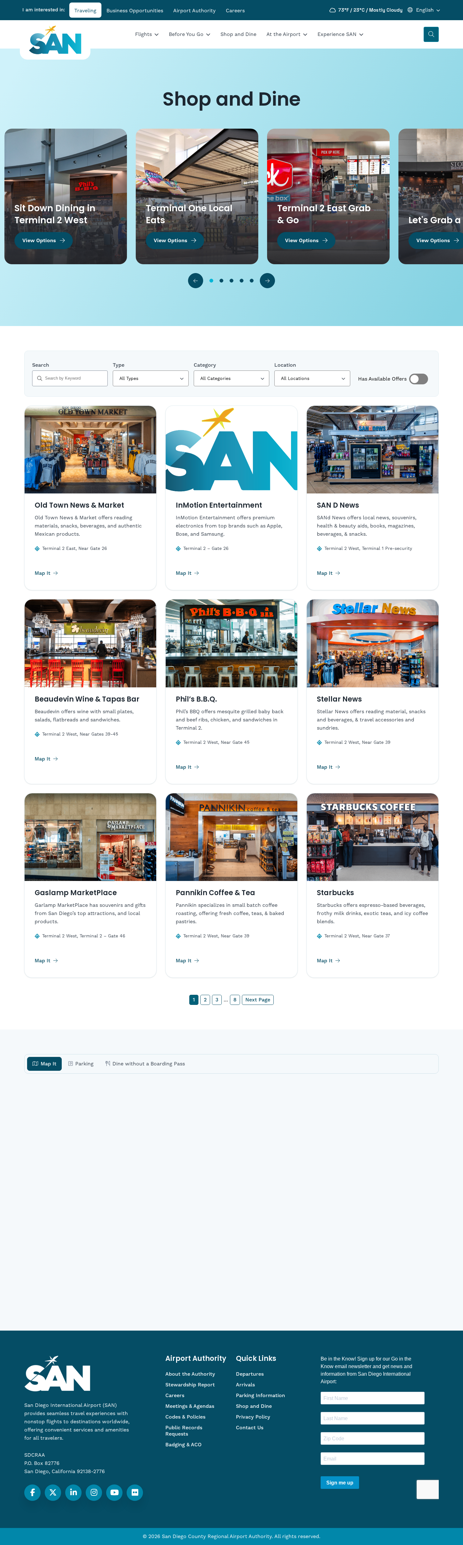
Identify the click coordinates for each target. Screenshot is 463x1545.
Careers (235, 11)
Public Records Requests (183, 1431)
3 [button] (231, 281)
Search (40, 365)
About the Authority (190, 1374)
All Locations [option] (295, 379)
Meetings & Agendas (189, 1406)
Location (285, 365)
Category (205, 365)
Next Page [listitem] (257, 1000)
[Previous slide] (195, 280)
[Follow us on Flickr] (135, 1493)
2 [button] (221, 281)
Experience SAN (337, 34)
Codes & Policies (185, 1417)
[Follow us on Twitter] (53, 1493)
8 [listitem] (235, 1000)
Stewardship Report (190, 1385)
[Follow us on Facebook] (32, 1493)
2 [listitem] (205, 1000)
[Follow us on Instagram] (94, 1493)
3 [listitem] (216, 1000)
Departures (250, 1374)
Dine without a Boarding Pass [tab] (148, 1064)
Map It (43, 573)
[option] (65, 196)
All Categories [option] (215, 379)
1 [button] (211, 281)
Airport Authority (194, 11)
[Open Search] (431, 34)
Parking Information (260, 1395)
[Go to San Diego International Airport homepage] (55, 40)
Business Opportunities (134, 11)
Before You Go (186, 34)
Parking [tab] (84, 1064)
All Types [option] (128, 379)
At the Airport (283, 34)
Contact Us (249, 1428)
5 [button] (252, 281)
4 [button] (241, 281)
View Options (39, 240)
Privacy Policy (253, 1417)
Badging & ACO (183, 1445)
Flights (143, 34)
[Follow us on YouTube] (114, 1493)
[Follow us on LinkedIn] (73, 1493)
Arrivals (245, 1385)
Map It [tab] (48, 1064)
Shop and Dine (238, 34)
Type (118, 365)
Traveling (85, 11)
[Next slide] (267, 280)
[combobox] (150, 378)
